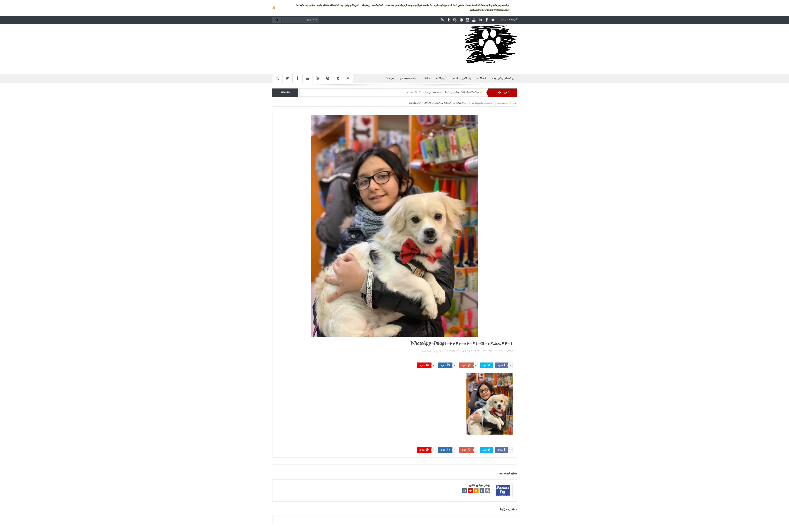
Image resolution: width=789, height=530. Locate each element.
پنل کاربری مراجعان (461, 78)
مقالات (426, 78)
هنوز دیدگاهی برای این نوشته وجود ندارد (463, 351)
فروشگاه (481, 78)
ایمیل (424, 351)
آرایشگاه (440, 78)
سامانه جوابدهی (408, 78)
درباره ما (389, 78)
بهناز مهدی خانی (479, 485)
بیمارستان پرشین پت (503, 78)
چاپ (436, 351)
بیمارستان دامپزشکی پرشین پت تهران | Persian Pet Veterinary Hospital (442, 92)
